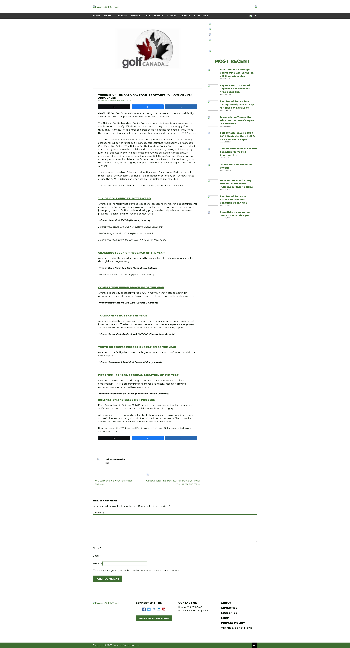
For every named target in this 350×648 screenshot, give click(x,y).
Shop (225, 617)
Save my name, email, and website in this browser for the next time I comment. (138, 570)
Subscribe (201, 15)
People (136, 15)
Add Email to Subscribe (154, 618)
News (108, 15)
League (185, 15)
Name (97, 548)
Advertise (229, 607)
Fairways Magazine (110, 100)
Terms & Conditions (237, 628)
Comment (99, 512)
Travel (171, 15)
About (226, 603)
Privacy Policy (233, 622)
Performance (154, 15)
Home (96, 15)
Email (96, 555)
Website (97, 563)
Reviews (121, 15)
